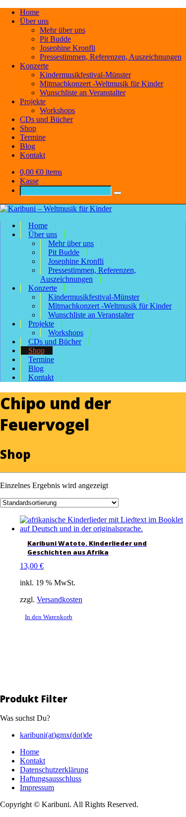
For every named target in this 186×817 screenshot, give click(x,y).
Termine (33, 137)
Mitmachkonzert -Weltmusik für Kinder (101, 83)
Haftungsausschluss (50, 778)
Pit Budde (55, 39)
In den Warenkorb (48, 617)
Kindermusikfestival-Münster (85, 74)
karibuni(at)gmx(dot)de (56, 735)
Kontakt (32, 155)
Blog (27, 146)
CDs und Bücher (46, 119)
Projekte (33, 101)
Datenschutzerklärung (54, 769)
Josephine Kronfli (67, 48)
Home (29, 12)
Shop (28, 128)
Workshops (57, 110)
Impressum (37, 787)
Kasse (29, 181)
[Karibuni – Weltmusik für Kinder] (56, 208)
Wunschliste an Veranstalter (82, 92)
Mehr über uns (62, 30)
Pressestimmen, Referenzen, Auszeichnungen (111, 57)
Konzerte (34, 66)
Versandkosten (59, 599)
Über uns (34, 21)
